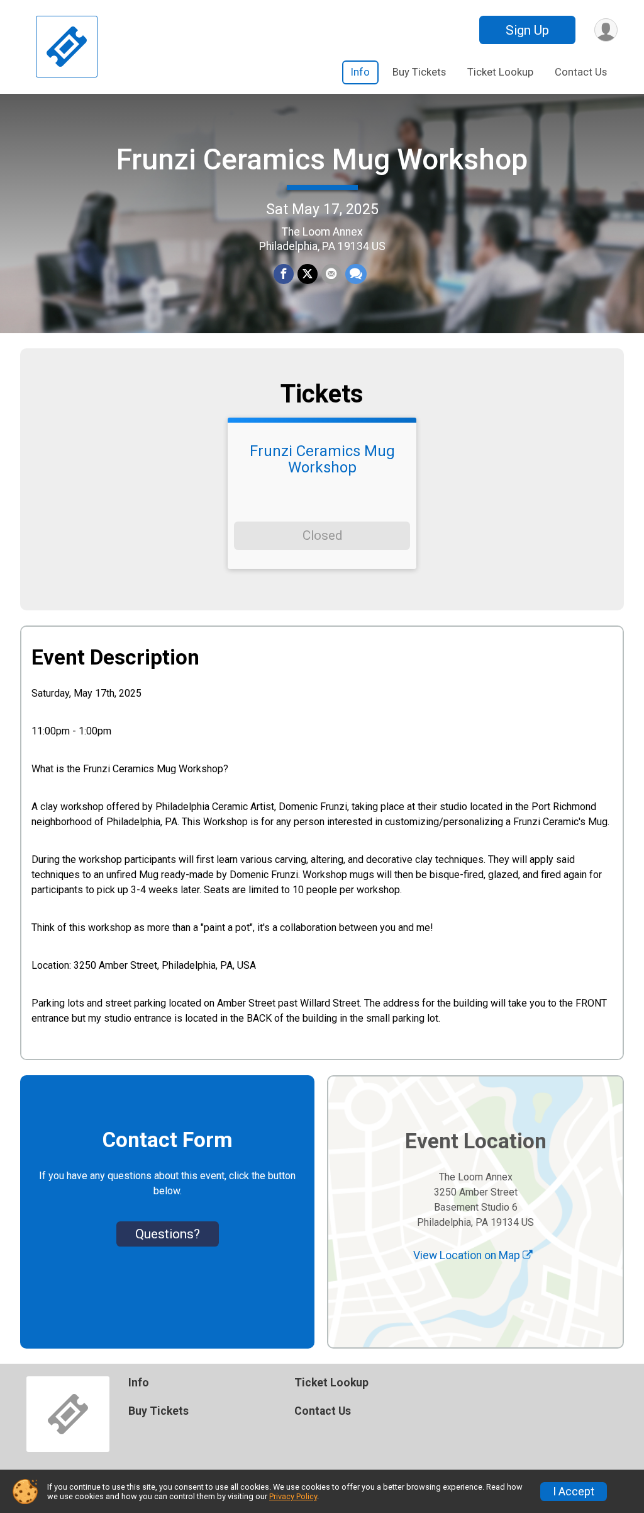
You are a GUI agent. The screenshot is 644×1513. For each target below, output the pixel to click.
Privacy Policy (293, 1496)
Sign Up (527, 30)
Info (360, 72)
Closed (322, 535)
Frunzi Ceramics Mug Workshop (322, 159)
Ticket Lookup (500, 72)
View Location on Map (468, 1255)
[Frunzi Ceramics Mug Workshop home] (67, 47)
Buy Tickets (419, 72)
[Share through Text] (356, 274)
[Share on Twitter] (307, 274)
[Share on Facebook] (284, 274)
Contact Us (581, 72)
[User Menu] (606, 30)
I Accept (573, 1491)
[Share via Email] (331, 274)
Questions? (167, 1234)
